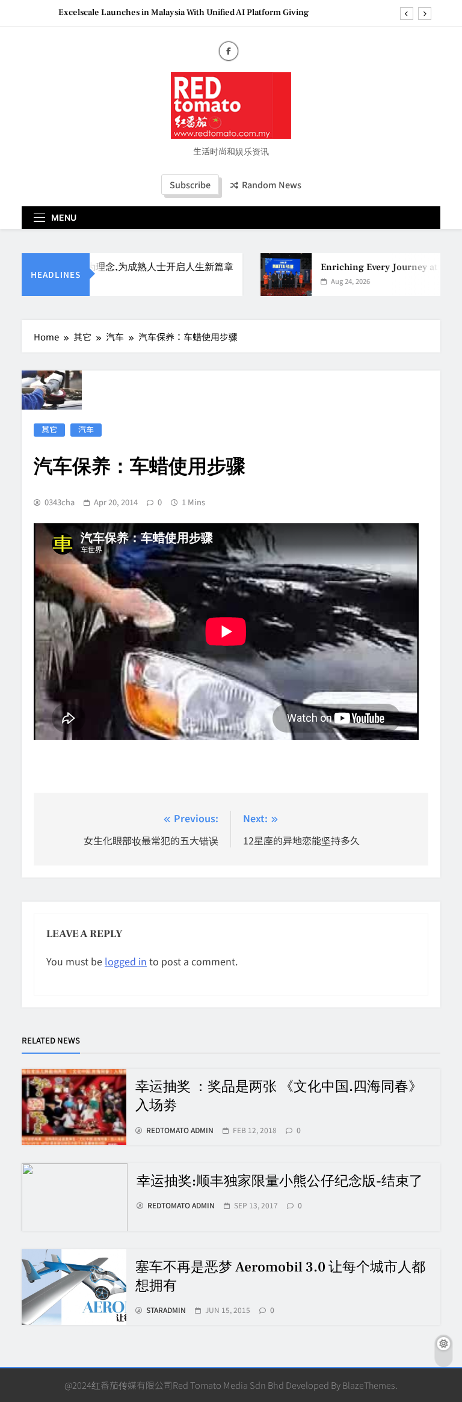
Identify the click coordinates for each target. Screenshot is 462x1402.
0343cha (60, 502)
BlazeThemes (368, 1385)
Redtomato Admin (180, 1130)
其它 (49, 430)
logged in (126, 961)
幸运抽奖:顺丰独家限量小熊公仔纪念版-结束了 (280, 1181)
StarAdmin (166, 1310)
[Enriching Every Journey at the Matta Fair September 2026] (277, 274)
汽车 (86, 430)
